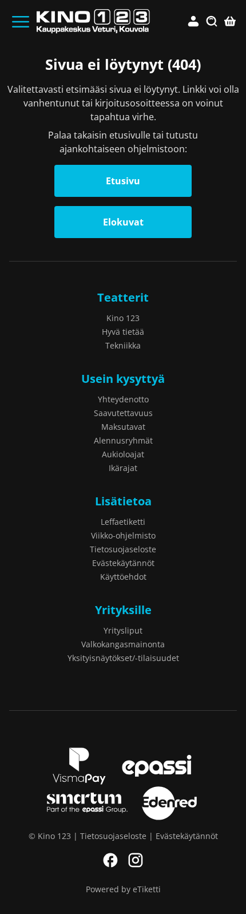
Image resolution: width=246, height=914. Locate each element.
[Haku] (212, 21)
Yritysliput (123, 630)
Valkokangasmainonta (123, 644)
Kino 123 (123, 317)
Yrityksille (123, 610)
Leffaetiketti (123, 521)
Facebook (110, 860)
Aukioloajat (123, 454)
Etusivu (123, 181)
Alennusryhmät (123, 440)
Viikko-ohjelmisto (123, 535)
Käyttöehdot (123, 576)
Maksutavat (123, 426)
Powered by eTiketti (123, 889)
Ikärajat (123, 467)
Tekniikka (123, 345)
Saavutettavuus (123, 412)
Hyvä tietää (123, 331)
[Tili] (193, 21)
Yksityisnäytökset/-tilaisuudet (123, 657)
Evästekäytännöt (123, 562)
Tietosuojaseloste (123, 549)
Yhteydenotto (123, 399)
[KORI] (230, 21)
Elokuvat (123, 222)
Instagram (135, 860)
